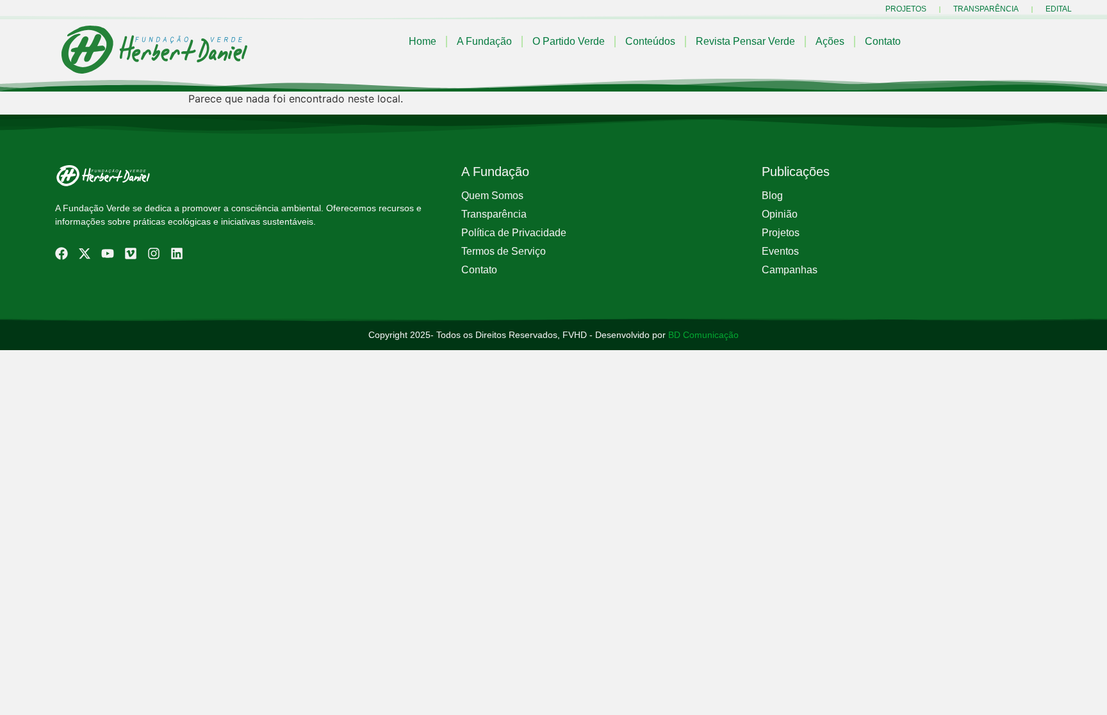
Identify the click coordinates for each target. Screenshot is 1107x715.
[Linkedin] (176, 253)
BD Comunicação (702, 335)
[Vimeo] (130, 253)
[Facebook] (61, 253)
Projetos (905, 8)
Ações (830, 41)
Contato (883, 41)
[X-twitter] (84, 253)
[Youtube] (107, 253)
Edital (1059, 8)
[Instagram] (153, 253)
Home (422, 41)
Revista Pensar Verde (745, 41)
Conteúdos (650, 41)
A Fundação (484, 41)
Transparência (986, 8)
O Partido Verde (568, 41)
